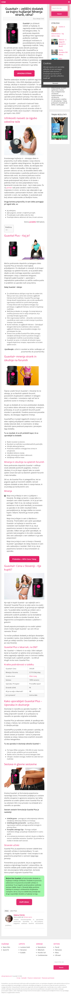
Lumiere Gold (25, 947)
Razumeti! (55, 83)
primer (9, 188)
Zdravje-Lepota (28, 917)
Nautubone (42, 947)
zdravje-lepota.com (6, 976)
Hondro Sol (42, 953)
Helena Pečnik (19, 915)
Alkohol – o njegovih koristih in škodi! (62, 43)
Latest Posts (13, 911)
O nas (18, 978)
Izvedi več (46, 78)
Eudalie (22, 953)
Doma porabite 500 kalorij (63, 52)
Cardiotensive (42, 955)
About (6, 911)
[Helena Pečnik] (9, 922)
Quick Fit (6, 950)
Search (59, 14)
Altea (57, 953)
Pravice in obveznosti (34, 978)
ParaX (57, 947)
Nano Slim (6, 947)
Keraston (23, 950)
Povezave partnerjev (48, 978)
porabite (32, 222)
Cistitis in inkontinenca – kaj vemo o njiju (58, 31)
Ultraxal (58, 955)
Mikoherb (41, 950)
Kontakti (24, 978)
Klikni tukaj (33, 676)
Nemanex (58, 950)
